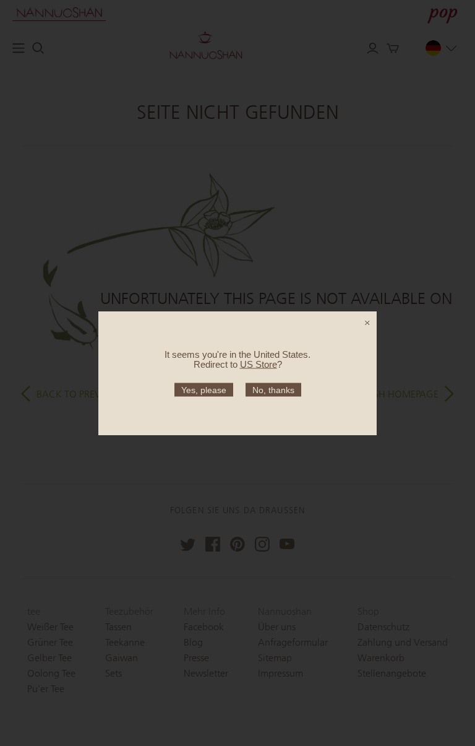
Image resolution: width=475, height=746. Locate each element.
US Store (258, 363)
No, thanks (273, 389)
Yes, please (203, 389)
